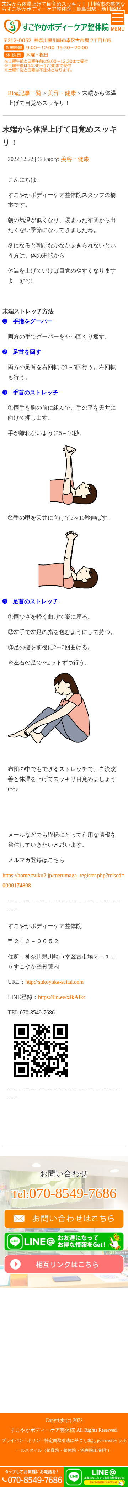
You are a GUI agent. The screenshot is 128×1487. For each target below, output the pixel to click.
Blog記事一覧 (25, 93)
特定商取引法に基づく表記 (70, 1440)
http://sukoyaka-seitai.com (54, 982)
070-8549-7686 (64, 1193)
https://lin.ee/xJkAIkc (62, 997)
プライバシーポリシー (23, 1440)
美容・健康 (62, 93)
